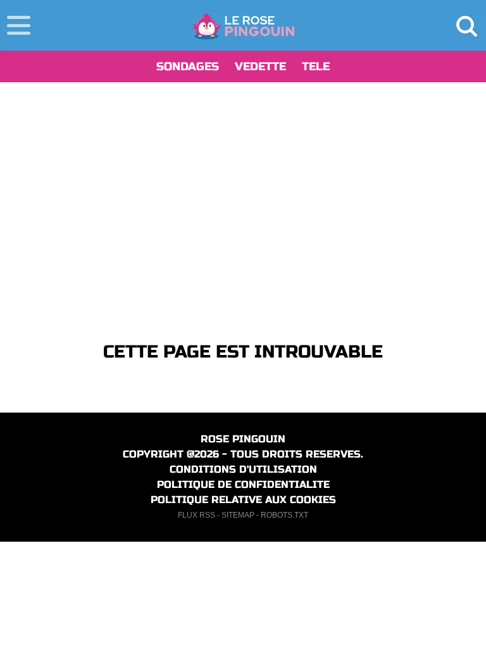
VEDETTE (260, 66)
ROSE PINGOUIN (243, 439)
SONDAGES (187, 66)
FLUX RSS (196, 515)
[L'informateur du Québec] (243, 25)
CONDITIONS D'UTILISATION (243, 469)
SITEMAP (237, 515)
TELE (316, 66)
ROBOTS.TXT (284, 515)
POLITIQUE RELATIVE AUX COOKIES (243, 500)
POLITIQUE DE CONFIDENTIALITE (243, 484)
